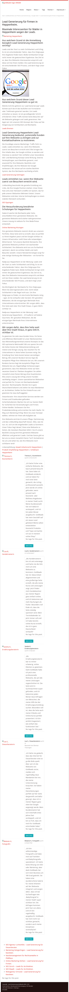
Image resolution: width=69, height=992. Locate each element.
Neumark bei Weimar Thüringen (32, 747)
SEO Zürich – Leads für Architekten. (19, 966)
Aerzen (32, 651)
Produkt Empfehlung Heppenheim (15, 450)
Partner (50, 10)
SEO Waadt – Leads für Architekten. (19, 969)
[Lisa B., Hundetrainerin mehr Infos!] (11, 559)
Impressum (61, 10)
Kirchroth (33, 458)
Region (28, 10)
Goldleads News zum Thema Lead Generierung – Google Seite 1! (22, 16)
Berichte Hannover (8, 988)
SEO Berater (30, 986)
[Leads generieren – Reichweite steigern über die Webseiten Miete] (11, 4)
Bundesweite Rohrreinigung (18, 986)
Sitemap (16, 988)
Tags (43, 10)
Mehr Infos (29, 546)
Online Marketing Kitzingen (12, 227)
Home (22, 10)
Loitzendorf (30, 553)
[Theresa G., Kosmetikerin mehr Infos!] (11, 464)
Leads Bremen (7, 128)
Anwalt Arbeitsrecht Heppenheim (29, 447)
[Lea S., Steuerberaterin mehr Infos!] (11, 749)
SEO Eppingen (7, 202)
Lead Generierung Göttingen (13, 175)
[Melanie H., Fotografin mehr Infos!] (11, 849)
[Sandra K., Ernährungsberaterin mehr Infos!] (11, 654)
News (36, 10)
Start (3, 16)
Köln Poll (29, 843)
